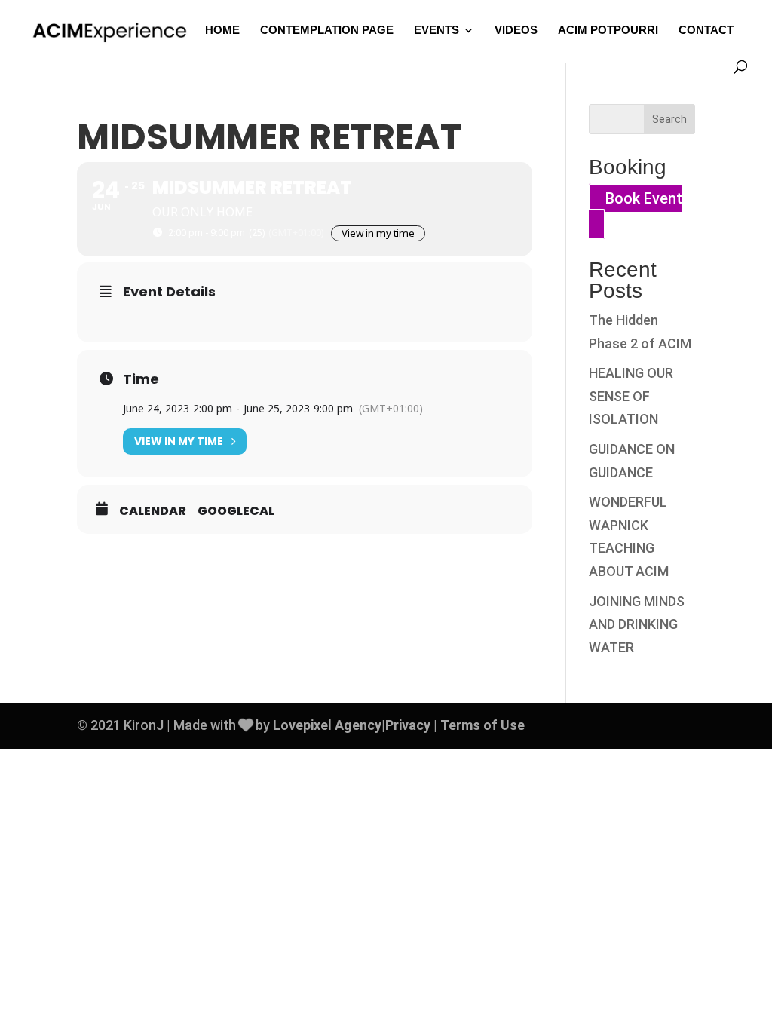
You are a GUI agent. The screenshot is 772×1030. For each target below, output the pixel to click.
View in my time (378, 233)
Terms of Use (482, 725)
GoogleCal (236, 511)
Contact (706, 30)
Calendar (152, 511)
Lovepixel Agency (327, 725)
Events (436, 30)
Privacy (407, 725)
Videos (516, 30)
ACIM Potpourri (608, 30)
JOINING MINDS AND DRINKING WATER (637, 624)
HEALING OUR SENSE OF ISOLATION (631, 396)
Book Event (643, 198)
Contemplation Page (327, 30)
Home (222, 30)
